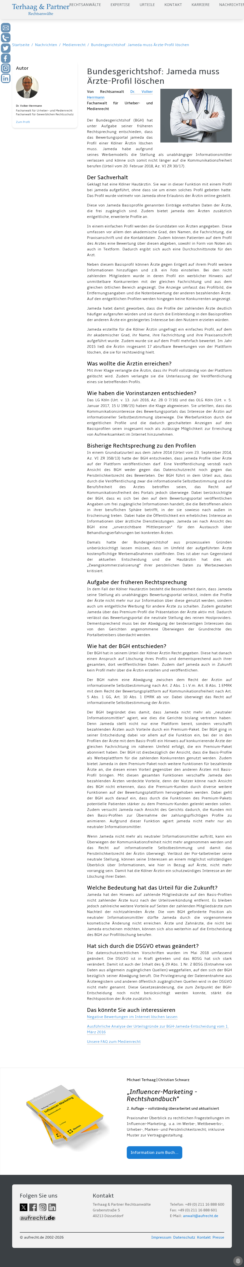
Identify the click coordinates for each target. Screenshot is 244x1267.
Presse (218, 1237)
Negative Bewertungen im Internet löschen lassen (132, 1016)
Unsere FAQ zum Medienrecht (114, 1041)
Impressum (161, 1237)
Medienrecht (74, 44)
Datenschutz (184, 1237)
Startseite (21, 44)
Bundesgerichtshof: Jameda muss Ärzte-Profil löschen (140, 44)
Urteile (147, 4)
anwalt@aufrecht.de (200, 1216)
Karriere (201, 4)
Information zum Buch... (154, 1152)
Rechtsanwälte (85, 4)
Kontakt (173, 4)
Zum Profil (23, 122)
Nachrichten (46, 44)
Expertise (120, 4)
